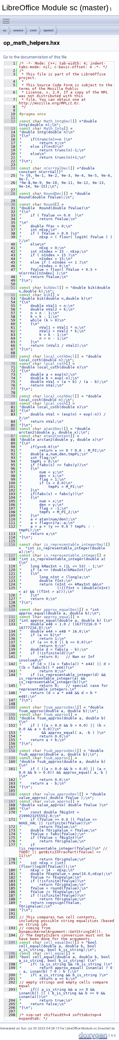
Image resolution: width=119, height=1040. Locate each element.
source (18, 30)
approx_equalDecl (61, 610)
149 (9, 707)
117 (9, 555)
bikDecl (51, 288)
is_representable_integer (70, 555)
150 (9, 714)
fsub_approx (56, 758)
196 (9, 953)
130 (9, 610)
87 (9, 436)
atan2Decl (54, 429)
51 (9, 288)
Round (49, 204)
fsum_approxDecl (60, 707)
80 (9, 403)
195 (9, 942)
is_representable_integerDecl (75, 544)
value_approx (57, 801)
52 (9, 295)
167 (9, 801)
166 (9, 794)
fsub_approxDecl (60, 751)
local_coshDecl (59, 396)
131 (9, 617)
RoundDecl (54, 193)
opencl (48, 30)
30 (9, 204)
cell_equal (55, 953)
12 (9, 121)
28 (9, 193)
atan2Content (57, 436)
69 (9, 356)
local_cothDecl (59, 356)
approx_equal (57, 617)
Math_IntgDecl (58, 121)
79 (9, 396)
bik (47, 295)
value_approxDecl (61, 794)
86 (9, 429)
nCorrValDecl (57, 168)
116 (9, 544)
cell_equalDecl (59, 942)
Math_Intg (54, 128)
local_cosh (55, 403)
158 (9, 751)
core (33, 30)
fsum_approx (56, 714)
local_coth (55, 364)
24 (9, 168)
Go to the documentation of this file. (35, 57)
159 (9, 758)
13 (9, 128)
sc (4, 30)
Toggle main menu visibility (7, 21)
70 (9, 364)
